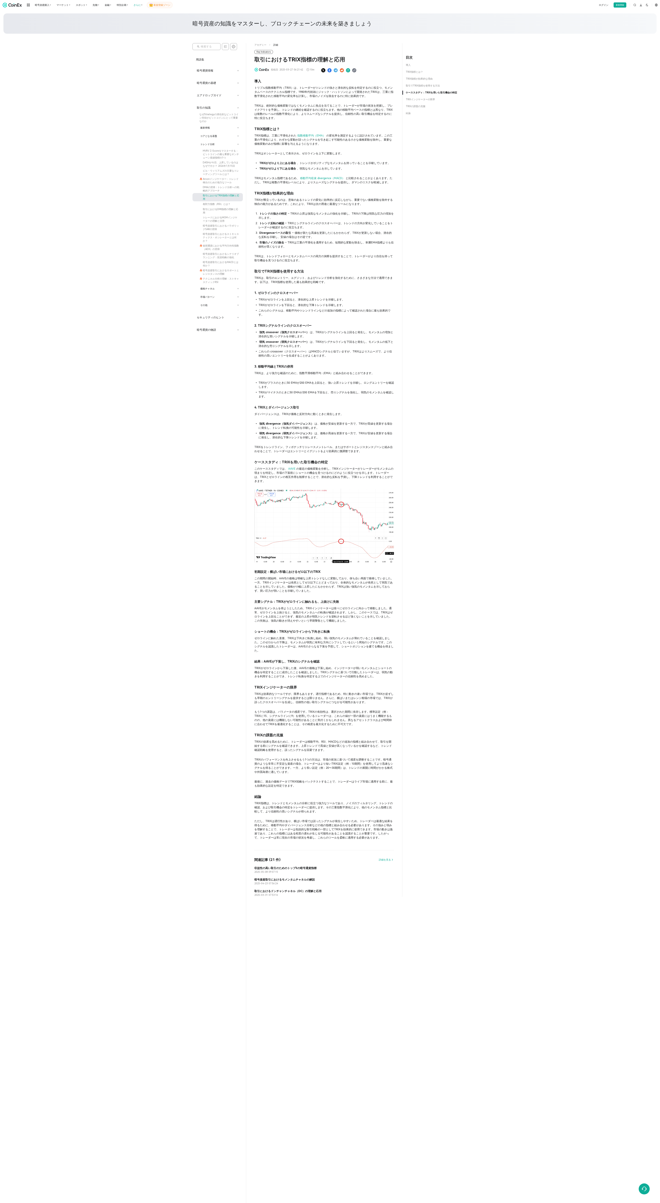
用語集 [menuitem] (200, 59)
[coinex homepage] (13, 5)
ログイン (603, 5)
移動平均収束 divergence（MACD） (323, 178)
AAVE (292, 468)
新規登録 (620, 5)
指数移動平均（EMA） (311, 135)
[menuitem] (217, 118)
